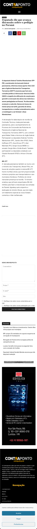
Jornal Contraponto (9, 28)
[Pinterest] (19, 33)
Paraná (4, 17)
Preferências (18, 524)
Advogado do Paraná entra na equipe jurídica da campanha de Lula (18, 341)
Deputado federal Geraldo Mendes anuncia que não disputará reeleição (19, 353)
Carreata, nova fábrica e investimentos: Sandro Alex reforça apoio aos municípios (19, 328)
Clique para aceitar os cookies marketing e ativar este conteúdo (18, 362)
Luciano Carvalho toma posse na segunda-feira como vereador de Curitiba (18, 347)
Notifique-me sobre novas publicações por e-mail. (19, 305)
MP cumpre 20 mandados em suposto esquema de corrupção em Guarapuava (19, 335)
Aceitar (18, 513)
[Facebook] (10, 33)
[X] (15, 33)
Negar (18, 519)
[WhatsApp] (24, 33)
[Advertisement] (18, 57)
